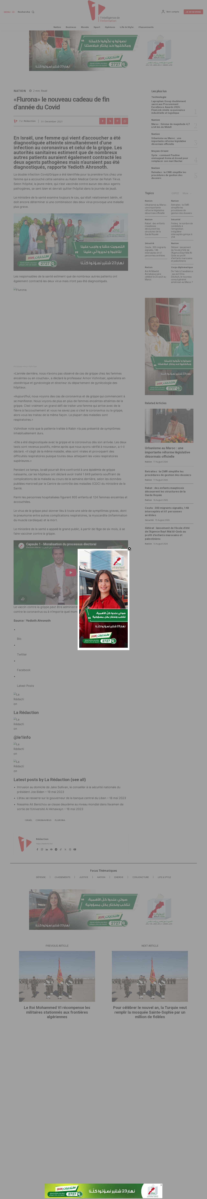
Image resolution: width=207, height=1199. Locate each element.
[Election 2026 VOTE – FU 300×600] (103, 646)
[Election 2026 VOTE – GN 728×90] (103, 1197)
